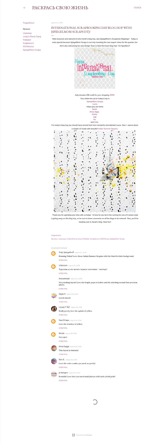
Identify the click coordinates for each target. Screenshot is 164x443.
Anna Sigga (94, 112)
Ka (95, 119)
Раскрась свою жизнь (60, 8)
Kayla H (62, 294)
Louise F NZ (64, 307)
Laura (95, 104)
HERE (112, 95)
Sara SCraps (64, 320)
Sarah (94, 109)
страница (27, 33)
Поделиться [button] (28, 23)
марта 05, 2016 (72, 294)
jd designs (63, 373)
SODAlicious (28, 46)
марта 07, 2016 (74, 373)
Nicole (61, 333)
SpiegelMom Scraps (32, 50)
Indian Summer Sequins (108, 129)
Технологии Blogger (84, 435)
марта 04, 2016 (80, 252)
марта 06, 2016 (71, 360)
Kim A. (62, 359)
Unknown (63, 265)
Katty (96, 122)
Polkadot (27, 40)
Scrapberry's (28, 43)
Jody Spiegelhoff (66, 252)
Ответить (63, 260)
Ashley (94, 114)
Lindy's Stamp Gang (32, 36)
